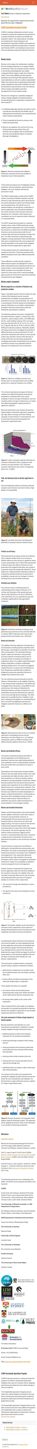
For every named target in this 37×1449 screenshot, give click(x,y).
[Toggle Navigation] (33, 2)
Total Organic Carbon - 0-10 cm (16, 1427)
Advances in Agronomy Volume (22, 1168)
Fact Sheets (5, 17)
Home (5, 3)
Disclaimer (5, 1446)
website (7, 1139)
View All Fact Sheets (8, 1416)
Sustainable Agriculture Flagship (14, 27)
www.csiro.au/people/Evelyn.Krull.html (17, 1361)
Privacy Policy (23, 1444)
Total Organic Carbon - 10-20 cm (17, 1429)
